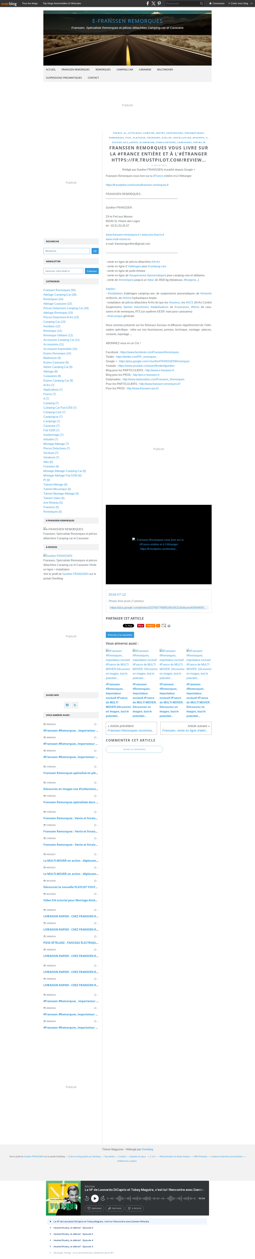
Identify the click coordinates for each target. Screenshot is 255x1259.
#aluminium (141, 307)
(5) (53, 502)
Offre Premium (200, 1156)
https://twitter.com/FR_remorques (136, 356)
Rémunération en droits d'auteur (175, 1156)
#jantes (128, 307)
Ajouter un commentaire (134, 749)
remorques (116, 137)
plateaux (139, 137)
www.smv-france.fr (153, 234)
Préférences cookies (127, 1161)
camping (149, 133)
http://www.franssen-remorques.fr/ (159, 383)
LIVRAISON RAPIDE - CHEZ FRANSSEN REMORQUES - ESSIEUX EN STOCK (91, 972)
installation (182, 137)
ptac (128, 137)
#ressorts (206, 293)
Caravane (145, 69)
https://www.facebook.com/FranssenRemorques (149, 352)
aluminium (147, 142)
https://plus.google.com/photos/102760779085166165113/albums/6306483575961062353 (158, 607)
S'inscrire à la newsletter (120, 635)
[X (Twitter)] (153, 3)
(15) (58, 312)
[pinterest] (159, 3)
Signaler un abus (138, 1156)
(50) (59, 290)
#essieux (174, 302)
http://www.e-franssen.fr (159, 370)
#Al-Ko (156, 261)
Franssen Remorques (76, 69)
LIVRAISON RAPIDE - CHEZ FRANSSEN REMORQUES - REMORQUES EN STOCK (94, 916)
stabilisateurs (166, 142)
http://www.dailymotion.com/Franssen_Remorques (153, 379)
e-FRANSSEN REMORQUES (127, 20)
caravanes (184, 142)
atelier (167, 137)
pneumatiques (194, 133)
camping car (125, 69)
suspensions (174, 133)
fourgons (153, 137)
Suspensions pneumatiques (64, 77)
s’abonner (97, 1208)
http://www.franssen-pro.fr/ (143, 388)
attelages (135, 133)
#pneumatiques (156, 275)
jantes (133, 142)
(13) (54, 321)
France (117, 133)
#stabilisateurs (159, 307)
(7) (48, 385)
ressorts (199, 137)
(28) (59, 294)
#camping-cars (157, 266)
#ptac (150, 279)
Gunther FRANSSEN (75, 573)
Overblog (147, 1149)
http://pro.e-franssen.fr (146, 374)
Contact (93, 77)
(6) (48, 461)
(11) (61, 339)
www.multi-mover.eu (118, 239)
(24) (53, 299)
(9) (52, 357)
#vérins (126, 297)
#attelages (134, 266)
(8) (58, 367)
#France (158, 175)
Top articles (109, 1156)
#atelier (110, 288)
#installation (115, 293)
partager (116, 1208)
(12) (51, 326)
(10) (60, 348)
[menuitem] (50, 70)
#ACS (189, 302)
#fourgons (190, 279)
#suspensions (137, 275)
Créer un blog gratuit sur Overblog (85, 1156)
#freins (195, 307)
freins (197, 142)
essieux (117, 142)
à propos (136, 1208)
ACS (125, 142)
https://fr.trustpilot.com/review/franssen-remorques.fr (137, 184)
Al (125, 133)
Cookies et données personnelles (227, 1156)
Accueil (51, 69)
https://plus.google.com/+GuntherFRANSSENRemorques (154, 361)
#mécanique (115, 316)
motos (160, 133)
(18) (66, 308)
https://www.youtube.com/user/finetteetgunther (146, 365)
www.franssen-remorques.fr (122, 234)
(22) (57, 303)
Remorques (103, 69)
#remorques (126, 279)
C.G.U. (153, 1156)
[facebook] (148, 3)
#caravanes (182, 307)
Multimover (165, 69)
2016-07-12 (117, 594)
